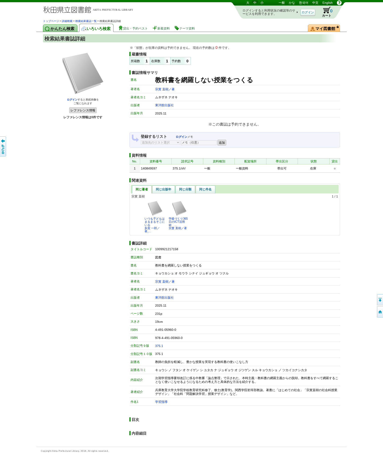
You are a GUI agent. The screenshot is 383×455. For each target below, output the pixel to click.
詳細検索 (67, 21)
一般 (282, 2)
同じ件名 (205, 189)
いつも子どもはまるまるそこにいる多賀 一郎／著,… (155, 225)
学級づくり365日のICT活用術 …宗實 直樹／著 (178, 223)
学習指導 (161, 402)
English (327, 2)
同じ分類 (185, 189)
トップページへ (379, 311)
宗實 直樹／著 (165, 89)
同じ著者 (142, 189)
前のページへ (3, 146)
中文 (315, 2)
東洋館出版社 (164, 105)
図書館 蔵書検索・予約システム (89, 9)
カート (327, 12)
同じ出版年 (163, 189)
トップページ (51, 21)
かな (292, 2)
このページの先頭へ (379, 299)
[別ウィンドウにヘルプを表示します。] (339, 2)
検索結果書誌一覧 (86, 21)
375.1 (159, 346)
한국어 (303, 2)
